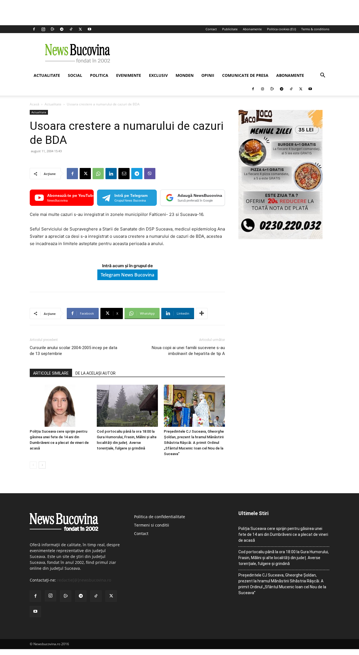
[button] (322, 76)
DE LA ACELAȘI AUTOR (95, 373)
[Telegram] (61, 29)
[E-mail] (124, 173)
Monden (185, 75)
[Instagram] (43, 29)
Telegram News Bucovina (127, 275)
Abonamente (252, 29)
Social (75, 75)
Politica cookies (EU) (281, 29)
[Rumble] (52, 29)
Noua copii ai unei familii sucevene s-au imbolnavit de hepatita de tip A (188, 350)
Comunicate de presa (245, 75)
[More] (202, 313)
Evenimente (128, 75)
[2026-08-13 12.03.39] (280, 237)
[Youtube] (89, 29)
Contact (211, 29)
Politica (99, 75)
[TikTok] (71, 29)
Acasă (34, 104)
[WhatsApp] (98, 173)
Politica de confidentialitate (159, 516)
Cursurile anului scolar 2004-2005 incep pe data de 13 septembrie (73, 350)
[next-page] (42, 465)
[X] (80, 29)
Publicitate (230, 29)
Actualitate (47, 75)
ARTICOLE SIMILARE (51, 373)
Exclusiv (158, 75)
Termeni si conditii (151, 525)
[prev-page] (33, 465)
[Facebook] (34, 29)
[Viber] (149, 173)
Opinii (207, 75)
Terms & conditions (315, 29)
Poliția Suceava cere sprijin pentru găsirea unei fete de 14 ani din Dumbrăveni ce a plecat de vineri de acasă (283, 534)
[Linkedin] (111, 173)
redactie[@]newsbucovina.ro (84, 580)
